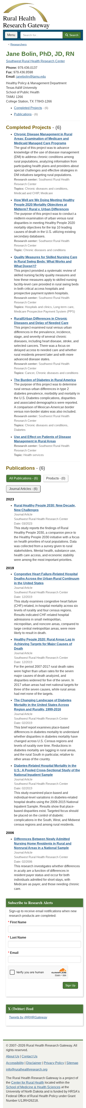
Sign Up (70, 985)
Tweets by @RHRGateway (28, 1017)
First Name (18, 922)
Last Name (18, 937)
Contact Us (29, 1056)
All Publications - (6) (23, 478)
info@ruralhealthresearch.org (26, 1069)
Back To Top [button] (73, 1103)
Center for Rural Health (27, 1082)
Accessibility (15, 1063)
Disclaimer (33, 1063)
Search (73, 35)
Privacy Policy (54, 1063)
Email (14, 952)
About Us (12, 1056)
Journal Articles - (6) (23, 488)
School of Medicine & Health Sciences (33, 1087)
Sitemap (72, 1063)
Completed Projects (28, 108)
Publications (23, 114)
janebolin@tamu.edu (31, 76)
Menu (11, 35)
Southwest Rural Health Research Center (35, 61)
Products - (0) (55, 478)
